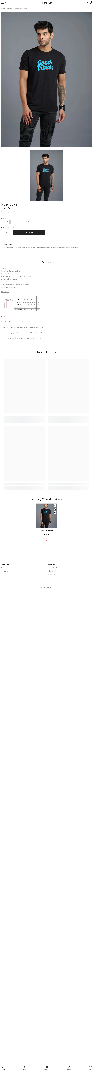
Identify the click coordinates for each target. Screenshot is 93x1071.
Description (46, 262)
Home (3, 9)
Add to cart (29, 232)
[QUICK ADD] (55, 512)
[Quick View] (55, 509)
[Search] (6, 3)
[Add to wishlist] (49, 232)
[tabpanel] (46, 520)
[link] (24, 417)
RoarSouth (49, 587)
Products (9, 9)
